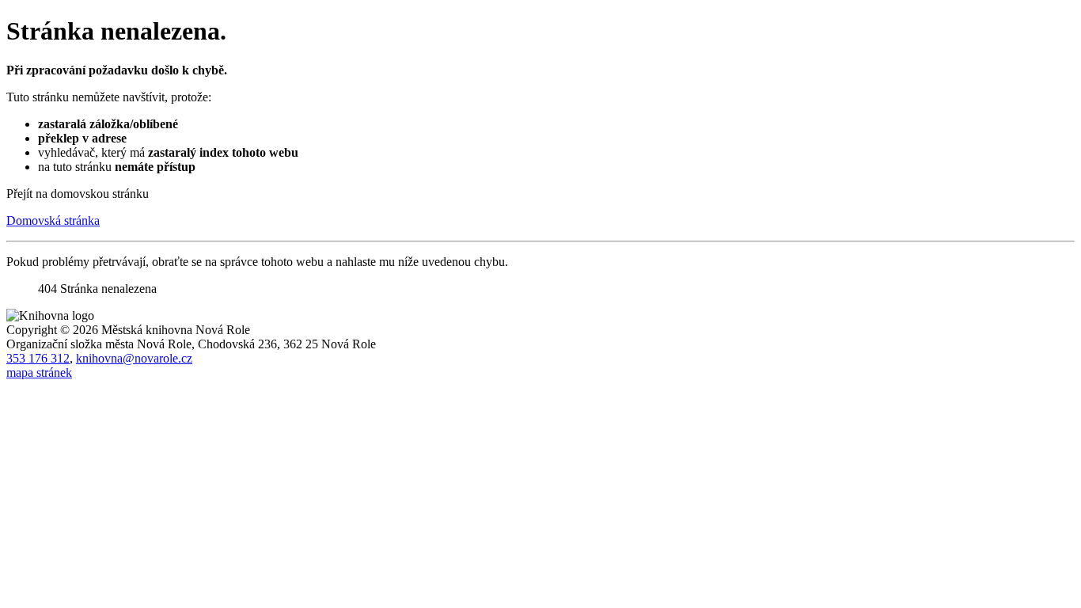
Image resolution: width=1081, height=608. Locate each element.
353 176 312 (38, 358)
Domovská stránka (53, 220)
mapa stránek (39, 372)
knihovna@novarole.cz (134, 358)
